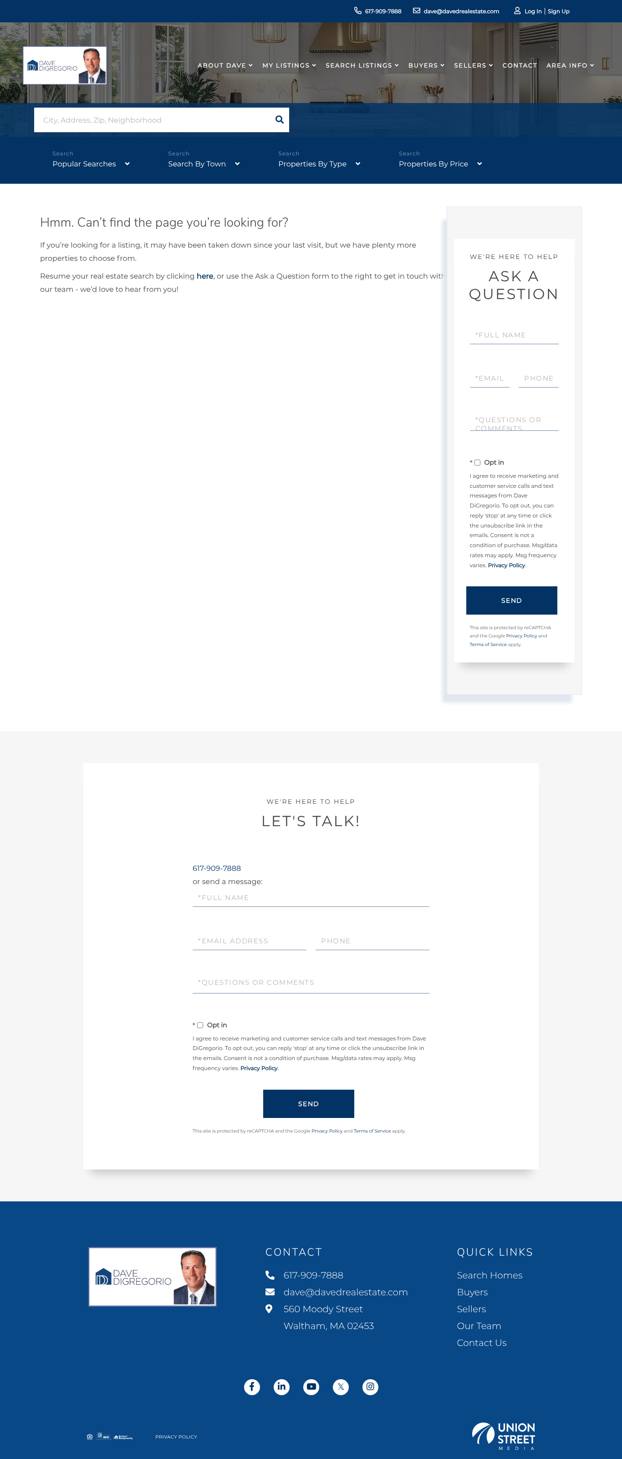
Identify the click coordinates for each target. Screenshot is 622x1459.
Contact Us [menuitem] (481, 1343)
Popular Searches (84, 164)
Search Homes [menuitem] (489, 1275)
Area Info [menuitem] (567, 65)
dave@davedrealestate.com (462, 11)
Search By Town (197, 164)
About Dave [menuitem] (222, 65)
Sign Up (559, 11)
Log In (533, 11)
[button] (279, 120)
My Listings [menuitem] (286, 65)
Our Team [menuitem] (479, 1326)
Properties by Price (433, 164)
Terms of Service (488, 644)
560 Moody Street (327, 1318)
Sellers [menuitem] (470, 65)
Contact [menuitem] (520, 65)
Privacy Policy (506, 565)
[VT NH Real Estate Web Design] (503, 1436)
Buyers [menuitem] (423, 65)
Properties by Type (312, 164)
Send (512, 600)
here (205, 276)
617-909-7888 (383, 11)
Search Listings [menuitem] (359, 65)
